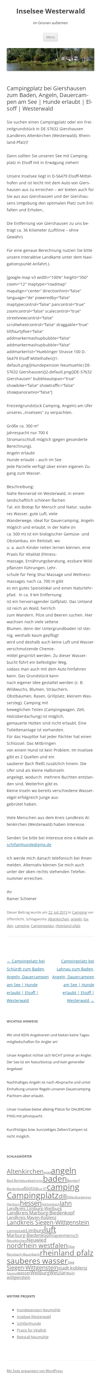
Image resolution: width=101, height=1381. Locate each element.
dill (62, 1196)
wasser (24, 1272)
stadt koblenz (72, 1268)
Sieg (71, 1262)
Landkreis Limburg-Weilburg (34, 1208)
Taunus (12, 1273)
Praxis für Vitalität (31, 1330)
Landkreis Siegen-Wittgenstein (48, 1222)
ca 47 (42, 1189)
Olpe (71, 1246)
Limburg (35, 1230)
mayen (57, 1235)
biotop (31, 1188)
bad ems (36, 1180)
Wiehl (70, 1273)
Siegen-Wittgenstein (32, 1267)
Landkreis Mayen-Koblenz (31, 1217)
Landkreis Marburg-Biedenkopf (41, 1212)
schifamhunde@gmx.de (29, 844)
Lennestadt (16, 1230)
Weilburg (40, 1273)
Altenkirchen (58, 919)
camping (22, 925)
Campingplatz (42, 925)
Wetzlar (58, 1273)
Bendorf (73, 1180)
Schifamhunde (29, 1323)
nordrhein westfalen (37, 1245)
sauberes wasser (37, 1260)
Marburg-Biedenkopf (28, 1235)
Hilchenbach (51, 1204)
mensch (71, 1235)
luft (50, 1229)
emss (87, 1197)
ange (47, 1172)
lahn (66, 1203)
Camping (79, 912)
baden (55, 1178)
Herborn (13, 1204)
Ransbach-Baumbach (23, 1254)
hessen (31, 1202)
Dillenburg (74, 1197)
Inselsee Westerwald (50, 11)
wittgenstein (18, 1277)
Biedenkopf (15, 1188)
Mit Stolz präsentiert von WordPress (35, 1370)
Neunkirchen (17, 1240)
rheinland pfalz (68, 925)
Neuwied (36, 1240)
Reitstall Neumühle (33, 1336)
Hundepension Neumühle (38, 1309)
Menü (50, 37)
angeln (76, 919)
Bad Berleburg (18, 1180)
